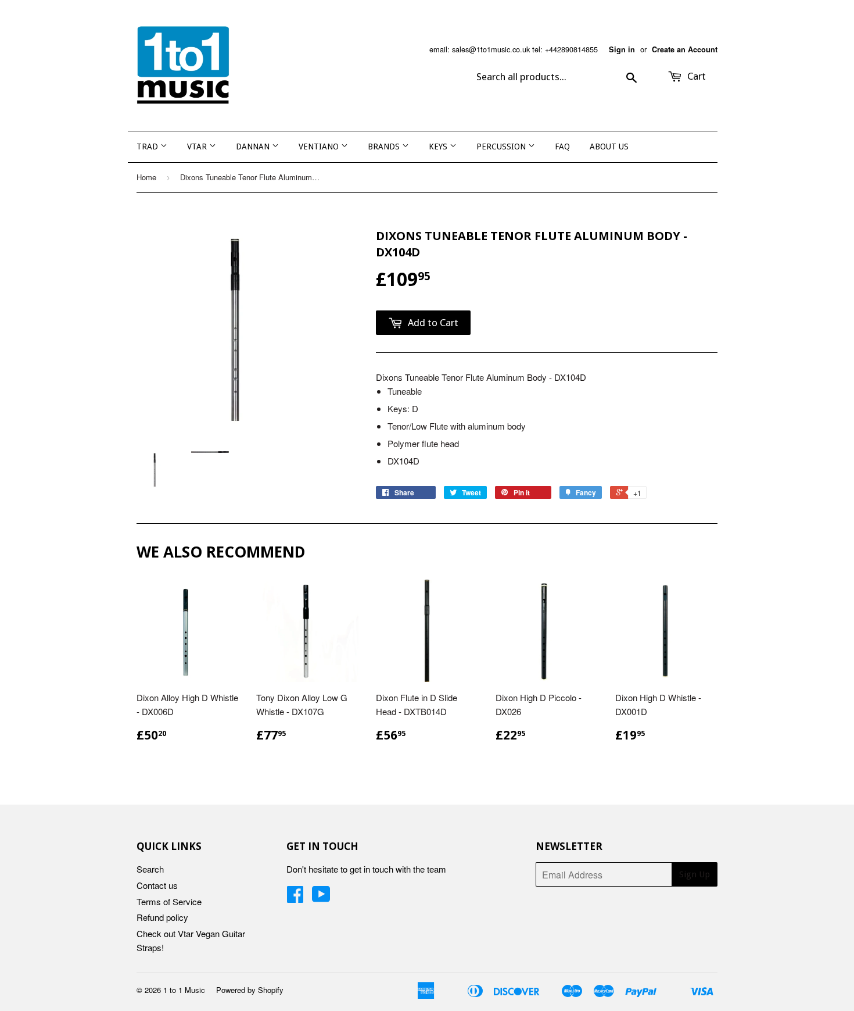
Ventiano (320, 146)
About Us (609, 146)
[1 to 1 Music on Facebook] (295, 897)
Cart (695, 76)
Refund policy (162, 917)
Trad (148, 146)
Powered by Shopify (250, 989)
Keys (439, 146)
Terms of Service (169, 901)
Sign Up (694, 874)
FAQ (562, 146)
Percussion (502, 146)
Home (146, 177)
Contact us (157, 885)
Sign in (622, 49)
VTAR (198, 146)
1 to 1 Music (184, 989)
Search (150, 869)
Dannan (254, 146)
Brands (385, 146)
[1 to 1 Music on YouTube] (321, 897)
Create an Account (684, 49)
